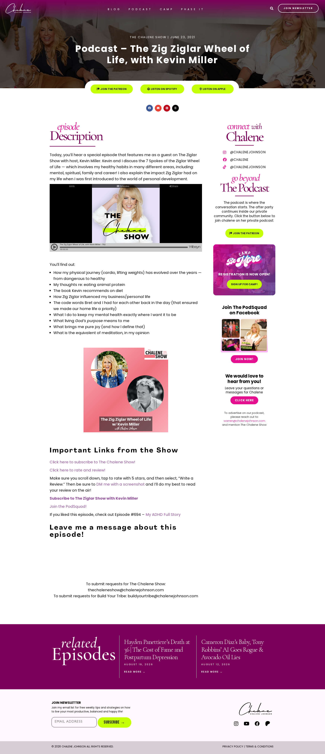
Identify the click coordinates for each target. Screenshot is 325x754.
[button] (149, 108)
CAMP (167, 9)
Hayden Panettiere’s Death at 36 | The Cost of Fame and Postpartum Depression (157, 649)
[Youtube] (246, 723)
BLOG (114, 9)
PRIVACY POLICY (232, 746)
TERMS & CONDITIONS (259, 746)
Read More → (134, 671)
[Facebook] (257, 723)
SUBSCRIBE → (114, 722)
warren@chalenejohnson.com (244, 421)
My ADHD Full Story (163, 514)
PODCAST (140, 9)
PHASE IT (192, 9)
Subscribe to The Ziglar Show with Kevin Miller (94, 498)
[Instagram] (236, 723)
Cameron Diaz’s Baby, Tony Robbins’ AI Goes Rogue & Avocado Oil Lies (232, 649)
